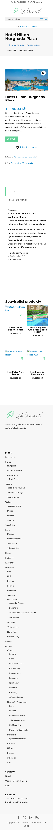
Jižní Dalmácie (15, 725)
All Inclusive (19, 157)
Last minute (10, 457)
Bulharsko (11, 734)
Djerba (10, 510)
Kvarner (12, 710)
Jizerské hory (15, 673)
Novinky (8, 776)
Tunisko (8, 502)
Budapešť (11, 590)
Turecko (8, 484)
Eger (9, 571)
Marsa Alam (12, 475)
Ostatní (8, 646)
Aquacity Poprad (16, 603)
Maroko (10, 753)
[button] (43, 73)
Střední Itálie (13, 548)
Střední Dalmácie (17, 720)
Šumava (12, 654)
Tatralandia (14, 617)
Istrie (11, 706)
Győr (9, 576)
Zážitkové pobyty (17, 697)
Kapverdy (9, 562)
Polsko (8, 641)
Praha (11, 658)
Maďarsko (9, 567)
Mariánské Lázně (16, 663)
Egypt (8, 462)
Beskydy (13, 692)
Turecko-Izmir (13, 497)
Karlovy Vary (14, 668)
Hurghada (32, 157)
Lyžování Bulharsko (17, 738)
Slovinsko (11, 757)
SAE (9, 762)
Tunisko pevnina (14, 506)
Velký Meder (13, 627)
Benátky (11, 534)
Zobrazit (11, 139)
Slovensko (10, 595)
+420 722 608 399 (19, 2)
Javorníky (11, 622)
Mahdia (10, 515)
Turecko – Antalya (15, 492)
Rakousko (11, 743)
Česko (10, 650)
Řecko (8, 553)
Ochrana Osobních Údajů (16, 780)
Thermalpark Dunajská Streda (22, 612)
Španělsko (10, 525)
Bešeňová (13, 607)
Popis (11, 191)
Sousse (10, 520)
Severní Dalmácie (17, 715)
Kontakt (8, 785)
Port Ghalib (14, 479)
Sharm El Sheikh (14, 470)
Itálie (7, 530)
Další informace (17, 200)
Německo (11, 748)
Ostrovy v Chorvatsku (18, 730)
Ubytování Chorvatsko (17, 702)
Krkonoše (13, 678)
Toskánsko (12, 543)
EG (26, 157)
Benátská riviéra (14, 538)
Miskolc (10, 581)
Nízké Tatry (12, 632)
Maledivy (9, 558)
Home (13, 45)
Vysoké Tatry (13, 636)
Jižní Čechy (14, 682)
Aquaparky (12, 599)
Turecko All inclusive (16, 487)
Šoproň (10, 585)
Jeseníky (13, 687)
